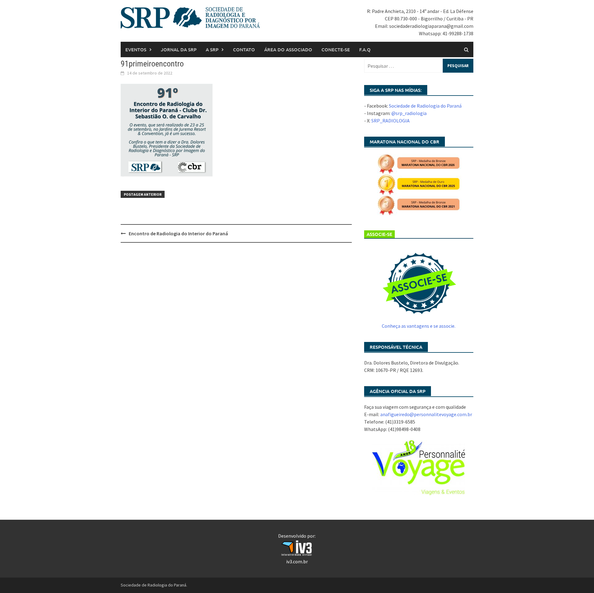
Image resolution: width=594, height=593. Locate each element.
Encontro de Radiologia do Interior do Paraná (178, 233)
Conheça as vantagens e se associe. (418, 326)
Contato (244, 49)
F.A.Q (365, 49)
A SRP (212, 49)
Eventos (135, 49)
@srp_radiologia (409, 113)
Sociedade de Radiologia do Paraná (425, 106)
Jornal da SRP (178, 49)
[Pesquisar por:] (418, 66)
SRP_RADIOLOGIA (390, 120)
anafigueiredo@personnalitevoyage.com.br (426, 414)
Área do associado (288, 49)
